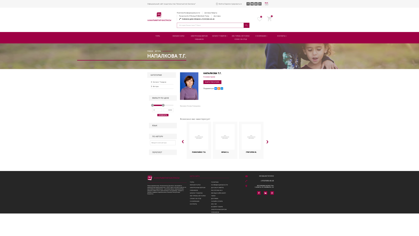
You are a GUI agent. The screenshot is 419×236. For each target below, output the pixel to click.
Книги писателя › (212, 82)
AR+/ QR (214, 204)
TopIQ (157, 36)
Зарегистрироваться (233, 4)
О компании (260, 36)
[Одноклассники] (218, 88)
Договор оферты (210, 13)
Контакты (281, 36)
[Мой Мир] (222, 88)
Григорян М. (251, 152)
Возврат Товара (217, 206)
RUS (266, 3)
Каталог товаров (219, 36)
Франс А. (225, 152)
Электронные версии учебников (199, 37)
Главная (150, 51)
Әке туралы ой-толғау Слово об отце (241, 37)
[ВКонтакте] (215, 88)
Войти (221, 4)
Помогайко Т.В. (199, 152)
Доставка (217, 16)
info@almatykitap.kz (266, 176)
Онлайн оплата (217, 201)
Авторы (158, 51)
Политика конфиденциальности (188, 13)
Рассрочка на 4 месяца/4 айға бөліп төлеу (194, 16)
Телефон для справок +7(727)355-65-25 (197, 19)
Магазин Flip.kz (178, 36)
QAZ (266, 5)
